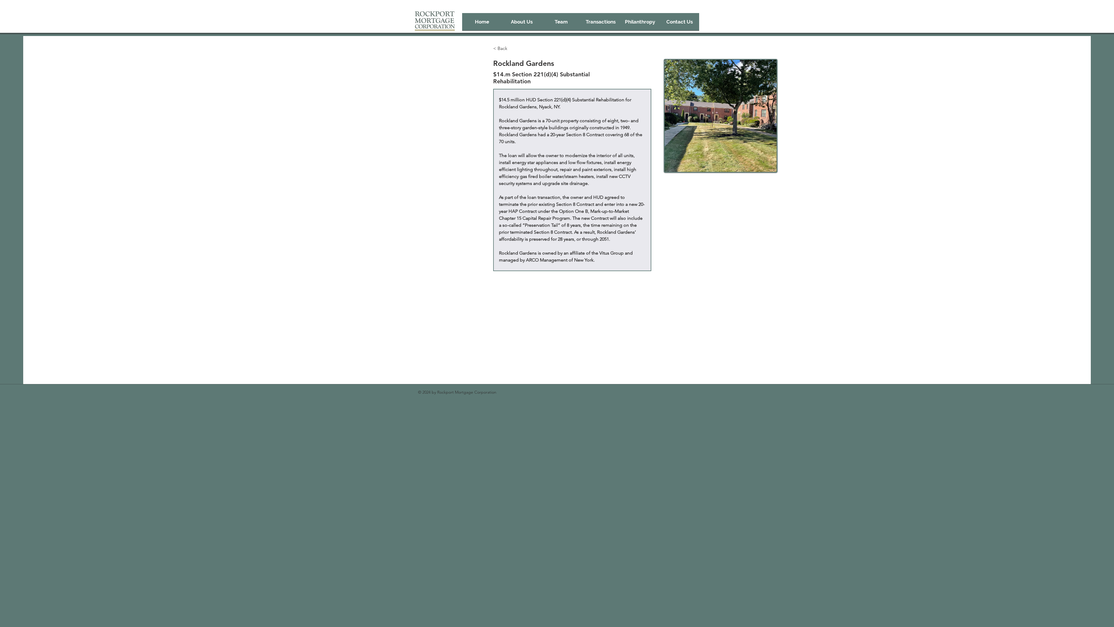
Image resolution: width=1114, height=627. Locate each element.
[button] (600, 23)
